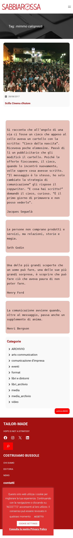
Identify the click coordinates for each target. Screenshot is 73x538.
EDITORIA (8, 469)
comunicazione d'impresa (28, 360)
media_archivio (21, 396)
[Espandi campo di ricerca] (8, 446)
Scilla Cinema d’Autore (17, 103)
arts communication (24, 354)
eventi (15, 366)
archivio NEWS (62, 411)
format (16, 372)
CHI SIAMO (8, 463)
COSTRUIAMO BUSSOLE (21, 455)
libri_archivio (20, 384)
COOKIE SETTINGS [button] (28, 523)
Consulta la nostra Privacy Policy (28, 529)
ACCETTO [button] (39, 516)
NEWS (6, 475)
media (16, 390)
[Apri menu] (69, 7)
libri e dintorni (20, 378)
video (15, 402)
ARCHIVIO (18, 349)
